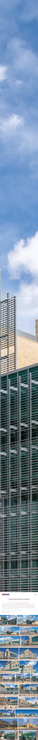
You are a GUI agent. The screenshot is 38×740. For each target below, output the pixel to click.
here (19, 606)
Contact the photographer (6, 612)
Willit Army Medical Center (22, 603)
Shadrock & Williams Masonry (30, 606)
